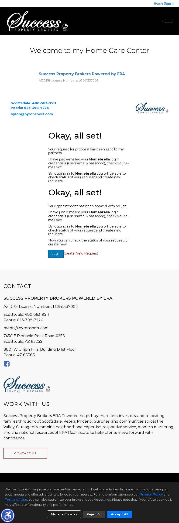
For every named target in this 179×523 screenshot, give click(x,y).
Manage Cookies (64, 514)
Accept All (119, 514)
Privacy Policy (151, 494)
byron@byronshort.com (25, 328)
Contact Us (25, 453)
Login (56, 253)
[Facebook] (7, 364)
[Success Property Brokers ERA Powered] (37, 21)
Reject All (94, 514)
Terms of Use (16, 499)
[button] (7, 515)
